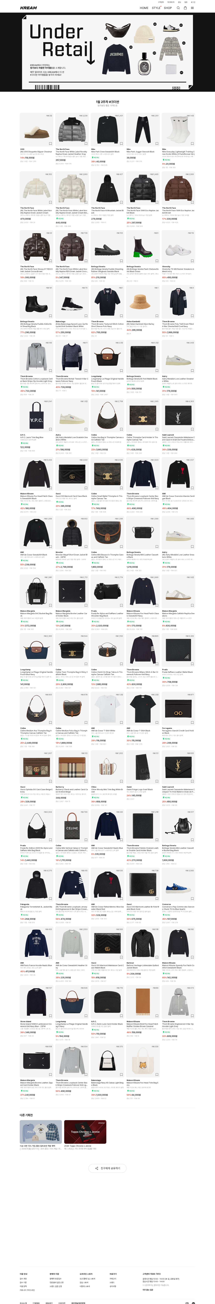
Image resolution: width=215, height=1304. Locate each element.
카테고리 (113, 1279)
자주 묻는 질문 (148, 1290)
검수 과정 (23, 1279)
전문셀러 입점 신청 (56, 1282)
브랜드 (112, 1282)
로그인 (193, 2)
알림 (185, 2)
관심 (179, 2)
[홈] (28, 8)
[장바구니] (185, 8)
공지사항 (113, 1286)
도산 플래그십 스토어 (87, 1279)
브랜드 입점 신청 (56, 1286)
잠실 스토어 (84, 1282)
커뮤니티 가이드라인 (27, 1290)
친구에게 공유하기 (110, 1168)
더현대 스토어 (85, 1286)
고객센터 (161, 2)
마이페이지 (171, 2)
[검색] (178, 8)
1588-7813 (155, 1274)
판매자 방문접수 (55, 1279)
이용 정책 (23, 1286)
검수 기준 (23, 1282)
